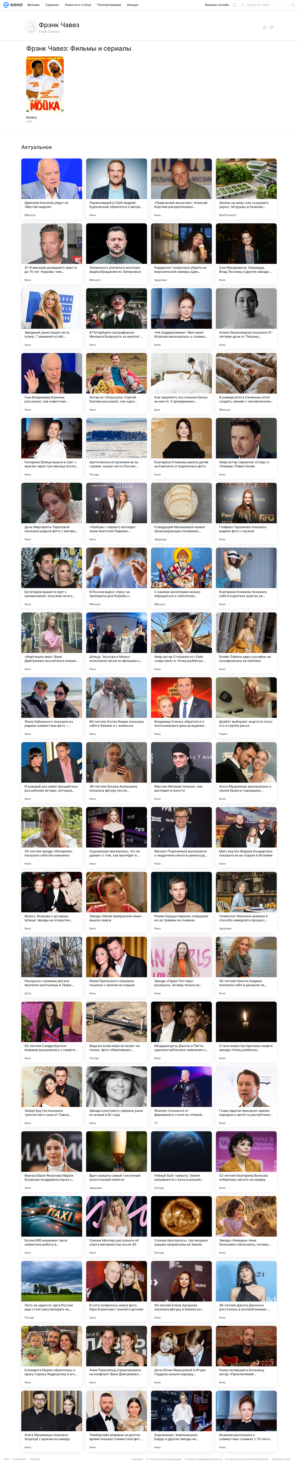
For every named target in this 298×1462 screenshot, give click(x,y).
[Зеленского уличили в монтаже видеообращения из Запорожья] (116, 253)
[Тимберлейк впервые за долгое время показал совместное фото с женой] (116, 1421)
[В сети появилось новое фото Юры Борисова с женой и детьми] (116, 1291)
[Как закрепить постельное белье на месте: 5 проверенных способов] (181, 383)
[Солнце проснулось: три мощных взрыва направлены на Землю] (181, 1226)
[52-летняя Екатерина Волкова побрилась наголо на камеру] (246, 1161)
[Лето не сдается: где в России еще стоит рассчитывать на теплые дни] (51, 1291)
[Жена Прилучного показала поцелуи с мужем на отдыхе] (116, 967)
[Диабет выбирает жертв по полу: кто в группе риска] (246, 707)
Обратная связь (281, 1459)
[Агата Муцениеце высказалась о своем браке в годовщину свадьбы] (246, 772)
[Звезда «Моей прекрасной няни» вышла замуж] (116, 902)
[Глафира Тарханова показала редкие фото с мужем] (246, 513)
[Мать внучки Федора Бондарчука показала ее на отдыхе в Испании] (246, 837)
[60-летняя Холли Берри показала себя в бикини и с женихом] (116, 707)
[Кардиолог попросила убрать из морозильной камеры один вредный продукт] (181, 253)
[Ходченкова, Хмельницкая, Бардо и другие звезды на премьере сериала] (181, 1421)
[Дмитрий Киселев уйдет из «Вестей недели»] (51, 188)
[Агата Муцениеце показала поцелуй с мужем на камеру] (51, 1421)
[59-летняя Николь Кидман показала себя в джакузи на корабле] (246, 967)
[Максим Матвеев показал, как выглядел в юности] (181, 772)
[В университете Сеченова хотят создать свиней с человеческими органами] (246, 383)
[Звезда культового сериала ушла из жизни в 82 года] (116, 1096)
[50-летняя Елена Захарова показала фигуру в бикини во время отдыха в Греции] (181, 1291)
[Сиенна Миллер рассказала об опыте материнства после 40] (116, 1226)
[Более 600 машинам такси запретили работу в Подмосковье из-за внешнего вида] (51, 1226)
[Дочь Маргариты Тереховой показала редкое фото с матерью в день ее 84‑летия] (51, 513)
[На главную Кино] (16, 5)
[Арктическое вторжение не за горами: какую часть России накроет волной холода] (116, 448)
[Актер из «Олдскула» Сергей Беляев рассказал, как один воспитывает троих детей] (116, 383)
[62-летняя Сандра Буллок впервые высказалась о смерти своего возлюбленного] (51, 1032)
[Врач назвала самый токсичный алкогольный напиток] (116, 1161)
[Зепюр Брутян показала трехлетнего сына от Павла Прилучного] (51, 1096)
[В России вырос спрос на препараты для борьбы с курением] (116, 578)
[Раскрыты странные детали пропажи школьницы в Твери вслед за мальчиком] (51, 967)
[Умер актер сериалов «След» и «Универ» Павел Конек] (246, 448)
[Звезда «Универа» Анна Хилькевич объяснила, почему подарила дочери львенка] (246, 1226)
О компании (19, 1459)
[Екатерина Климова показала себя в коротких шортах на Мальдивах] (246, 578)
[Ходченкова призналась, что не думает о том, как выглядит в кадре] (116, 837)
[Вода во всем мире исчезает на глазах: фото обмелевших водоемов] (116, 1032)
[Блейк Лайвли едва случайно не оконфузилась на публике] (246, 642)
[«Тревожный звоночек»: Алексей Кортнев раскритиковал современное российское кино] (181, 188)
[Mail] (6, 5)
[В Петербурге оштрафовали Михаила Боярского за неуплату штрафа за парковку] (116, 318)
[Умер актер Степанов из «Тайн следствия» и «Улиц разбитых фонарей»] (181, 642)
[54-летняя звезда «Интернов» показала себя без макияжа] (51, 837)
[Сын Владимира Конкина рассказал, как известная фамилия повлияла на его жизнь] (51, 383)
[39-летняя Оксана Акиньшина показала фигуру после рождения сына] (116, 772)
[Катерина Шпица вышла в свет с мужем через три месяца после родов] (51, 448)
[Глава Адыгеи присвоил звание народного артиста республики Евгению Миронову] (246, 1096)
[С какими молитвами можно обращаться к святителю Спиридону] (181, 578)
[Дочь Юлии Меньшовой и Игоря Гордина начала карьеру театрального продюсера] (181, 1356)
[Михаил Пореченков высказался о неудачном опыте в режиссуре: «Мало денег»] (181, 837)
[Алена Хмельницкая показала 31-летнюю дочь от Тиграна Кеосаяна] (246, 318)
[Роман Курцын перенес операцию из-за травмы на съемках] (181, 902)
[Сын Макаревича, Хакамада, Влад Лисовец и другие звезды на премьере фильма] (246, 253)
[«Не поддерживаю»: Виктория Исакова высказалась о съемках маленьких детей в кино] (181, 318)
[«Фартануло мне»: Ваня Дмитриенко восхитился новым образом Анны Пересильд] (51, 642)
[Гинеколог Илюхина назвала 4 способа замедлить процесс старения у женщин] (246, 902)
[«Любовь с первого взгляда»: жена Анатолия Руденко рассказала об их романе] (116, 513)
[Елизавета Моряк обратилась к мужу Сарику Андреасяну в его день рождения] (51, 1356)
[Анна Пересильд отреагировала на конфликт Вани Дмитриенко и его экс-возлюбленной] (116, 1356)
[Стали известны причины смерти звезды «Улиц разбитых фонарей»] (246, 1032)
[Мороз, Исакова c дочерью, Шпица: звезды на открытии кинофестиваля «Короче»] (51, 902)
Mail (6, 1459)
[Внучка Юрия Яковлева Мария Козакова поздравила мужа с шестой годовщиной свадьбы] (51, 1161)
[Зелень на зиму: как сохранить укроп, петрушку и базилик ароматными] (246, 188)
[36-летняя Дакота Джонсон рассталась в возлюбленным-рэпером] (246, 1291)
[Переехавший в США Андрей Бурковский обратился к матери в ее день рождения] (116, 188)
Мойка (31, 117)
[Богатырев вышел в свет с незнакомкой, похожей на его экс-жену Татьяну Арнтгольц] (51, 578)
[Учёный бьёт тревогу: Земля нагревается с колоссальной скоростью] (181, 1161)
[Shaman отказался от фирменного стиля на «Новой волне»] (181, 1096)
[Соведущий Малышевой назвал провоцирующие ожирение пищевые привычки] (181, 513)
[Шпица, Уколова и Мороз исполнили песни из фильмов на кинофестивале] (116, 642)
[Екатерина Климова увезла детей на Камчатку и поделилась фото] (181, 448)
